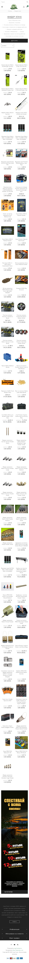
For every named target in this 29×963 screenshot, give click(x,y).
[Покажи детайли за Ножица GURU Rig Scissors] (21, 279)
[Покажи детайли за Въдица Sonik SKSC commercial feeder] (21, 104)
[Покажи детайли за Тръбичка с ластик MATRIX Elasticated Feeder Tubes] (21, 586)
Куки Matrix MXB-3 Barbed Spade (7, 239)
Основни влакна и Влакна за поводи (14, 25)
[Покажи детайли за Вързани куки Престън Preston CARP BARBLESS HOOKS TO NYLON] (7, 178)
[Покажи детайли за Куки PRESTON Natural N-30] (7, 742)
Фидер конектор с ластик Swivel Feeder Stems (7, 442)
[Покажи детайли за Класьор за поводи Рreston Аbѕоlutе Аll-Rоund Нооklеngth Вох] (21, 178)
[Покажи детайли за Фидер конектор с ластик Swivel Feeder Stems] (7, 431)
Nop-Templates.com (18, 950)
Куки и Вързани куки (15, 20)
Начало (10, 11)
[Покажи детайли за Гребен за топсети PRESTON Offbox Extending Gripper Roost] (21, 559)
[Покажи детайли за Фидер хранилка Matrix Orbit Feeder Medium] (7, 509)
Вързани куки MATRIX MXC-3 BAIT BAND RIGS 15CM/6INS (7, 570)
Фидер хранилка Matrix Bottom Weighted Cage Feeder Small (21, 442)
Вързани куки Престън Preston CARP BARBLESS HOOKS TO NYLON (7, 189)
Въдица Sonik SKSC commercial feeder (21, 113)
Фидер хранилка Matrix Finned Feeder (7, 621)
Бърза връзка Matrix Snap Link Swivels (21, 65)
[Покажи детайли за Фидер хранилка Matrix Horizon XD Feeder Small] (21, 483)
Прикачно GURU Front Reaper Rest (7, 391)
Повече (14, 921)
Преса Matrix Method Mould (7, 366)
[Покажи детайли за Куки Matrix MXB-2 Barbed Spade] (21, 205)
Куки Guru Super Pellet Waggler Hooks (7, 726)
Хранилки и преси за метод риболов (14, 34)
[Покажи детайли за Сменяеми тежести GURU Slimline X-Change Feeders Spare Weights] (21, 690)
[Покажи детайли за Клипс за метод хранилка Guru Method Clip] (7, 205)
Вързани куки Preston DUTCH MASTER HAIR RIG (7, 163)
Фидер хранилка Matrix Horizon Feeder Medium (21, 468)
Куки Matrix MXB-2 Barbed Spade (21, 214)
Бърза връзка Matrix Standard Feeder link (7, 89)
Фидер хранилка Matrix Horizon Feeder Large (7, 468)
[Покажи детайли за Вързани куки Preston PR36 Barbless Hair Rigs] (21, 153)
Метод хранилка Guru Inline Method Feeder (21, 263)
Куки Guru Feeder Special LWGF (8, 699)
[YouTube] (14, 944)
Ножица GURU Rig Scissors (21, 289)
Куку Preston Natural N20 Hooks (21, 239)
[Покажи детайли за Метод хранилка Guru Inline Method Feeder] (21, 254)
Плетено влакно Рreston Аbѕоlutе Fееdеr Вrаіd (21, 342)
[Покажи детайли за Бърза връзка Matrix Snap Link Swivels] (21, 56)
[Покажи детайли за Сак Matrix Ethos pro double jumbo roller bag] (7, 406)
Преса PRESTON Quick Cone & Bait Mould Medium (7, 596)
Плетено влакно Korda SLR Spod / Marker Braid (21, 316)
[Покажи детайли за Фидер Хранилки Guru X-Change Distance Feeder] (7, 637)
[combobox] (14, 2)
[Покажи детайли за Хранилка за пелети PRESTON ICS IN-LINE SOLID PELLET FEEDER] (21, 534)
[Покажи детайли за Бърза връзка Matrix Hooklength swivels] (7, 56)
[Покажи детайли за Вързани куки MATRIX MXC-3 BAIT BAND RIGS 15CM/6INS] (7, 559)
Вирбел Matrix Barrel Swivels (8, 113)
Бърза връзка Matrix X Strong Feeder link (21, 89)
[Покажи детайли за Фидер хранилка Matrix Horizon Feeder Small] (7, 483)
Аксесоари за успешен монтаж (14, 36)
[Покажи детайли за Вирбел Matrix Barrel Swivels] (7, 104)
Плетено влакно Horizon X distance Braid (7, 316)
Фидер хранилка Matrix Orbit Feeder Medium (7, 519)
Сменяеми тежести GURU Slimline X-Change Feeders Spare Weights (21, 701)
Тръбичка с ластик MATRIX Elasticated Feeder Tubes (21, 596)
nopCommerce (18, 948)
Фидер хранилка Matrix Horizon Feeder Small (7, 494)
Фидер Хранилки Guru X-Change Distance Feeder (7, 647)
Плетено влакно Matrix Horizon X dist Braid (7, 342)
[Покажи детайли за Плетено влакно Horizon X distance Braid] (7, 306)
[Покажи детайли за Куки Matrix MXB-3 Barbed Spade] (7, 230)
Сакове (22, 31)
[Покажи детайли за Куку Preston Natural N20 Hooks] (21, 230)
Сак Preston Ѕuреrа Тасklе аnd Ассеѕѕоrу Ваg (21, 416)
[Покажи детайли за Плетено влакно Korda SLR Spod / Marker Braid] (21, 306)
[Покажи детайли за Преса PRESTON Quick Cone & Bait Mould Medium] (7, 586)
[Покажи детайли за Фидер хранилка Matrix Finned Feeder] (7, 611)
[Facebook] (11, 944)
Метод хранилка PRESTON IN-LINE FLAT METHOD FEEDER (8, 290)
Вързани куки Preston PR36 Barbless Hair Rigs (21, 163)
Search (27, 2)
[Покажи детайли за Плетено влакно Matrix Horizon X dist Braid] (7, 331)
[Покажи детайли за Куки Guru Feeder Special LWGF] (7, 690)
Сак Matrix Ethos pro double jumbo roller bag (7, 416)
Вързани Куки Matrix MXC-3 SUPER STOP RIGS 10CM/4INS (7, 138)
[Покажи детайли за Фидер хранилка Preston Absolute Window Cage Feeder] (7, 766)
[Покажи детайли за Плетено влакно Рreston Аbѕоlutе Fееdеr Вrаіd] (21, 331)
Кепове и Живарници (11, 31)
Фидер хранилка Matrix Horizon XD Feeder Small (21, 494)
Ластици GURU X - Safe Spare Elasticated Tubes (7, 264)
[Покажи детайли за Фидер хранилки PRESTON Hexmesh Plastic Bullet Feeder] (21, 717)
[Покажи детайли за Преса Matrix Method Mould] (7, 357)
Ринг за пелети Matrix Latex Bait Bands (21, 391)
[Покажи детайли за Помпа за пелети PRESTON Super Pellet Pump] (21, 611)
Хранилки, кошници (14, 22)
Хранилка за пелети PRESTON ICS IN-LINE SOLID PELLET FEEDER (21, 544)
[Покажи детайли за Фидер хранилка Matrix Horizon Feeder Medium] (21, 458)
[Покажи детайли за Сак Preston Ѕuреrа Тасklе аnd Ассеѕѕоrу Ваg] (21, 406)
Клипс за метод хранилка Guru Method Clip (7, 215)
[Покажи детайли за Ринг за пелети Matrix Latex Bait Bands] (21, 382)
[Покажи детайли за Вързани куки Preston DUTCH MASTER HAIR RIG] (7, 153)
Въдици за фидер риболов (14, 29)
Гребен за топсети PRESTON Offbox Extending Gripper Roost (21, 570)
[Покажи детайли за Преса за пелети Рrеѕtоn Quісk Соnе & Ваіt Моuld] (21, 357)
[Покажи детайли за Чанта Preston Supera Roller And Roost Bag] (21, 637)
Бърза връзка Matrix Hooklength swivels (7, 65)
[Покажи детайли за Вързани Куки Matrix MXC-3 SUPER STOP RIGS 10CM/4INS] (7, 127)
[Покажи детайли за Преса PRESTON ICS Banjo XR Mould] (21, 742)
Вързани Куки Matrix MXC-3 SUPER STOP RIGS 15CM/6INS (21, 138)
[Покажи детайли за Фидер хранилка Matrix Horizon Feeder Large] (7, 458)
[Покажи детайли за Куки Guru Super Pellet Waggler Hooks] (7, 717)
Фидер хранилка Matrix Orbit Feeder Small (21, 519)
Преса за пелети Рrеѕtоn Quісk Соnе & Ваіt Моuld (21, 367)
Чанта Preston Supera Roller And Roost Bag (21, 646)
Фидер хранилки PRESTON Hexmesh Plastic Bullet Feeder (21, 727)
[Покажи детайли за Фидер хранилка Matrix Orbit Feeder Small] (21, 509)
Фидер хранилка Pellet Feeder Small (7, 543)
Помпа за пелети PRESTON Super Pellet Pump (21, 622)
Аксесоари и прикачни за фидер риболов (14, 27)
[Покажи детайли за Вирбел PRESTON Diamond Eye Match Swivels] (21, 662)
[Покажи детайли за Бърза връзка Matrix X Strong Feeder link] (21, 80)
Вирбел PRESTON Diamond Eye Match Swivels (21, 672)
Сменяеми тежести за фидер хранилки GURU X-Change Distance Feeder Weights (7, 674)
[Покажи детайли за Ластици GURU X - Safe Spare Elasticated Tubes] (7, 254)
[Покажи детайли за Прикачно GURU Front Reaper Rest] (7, 382)
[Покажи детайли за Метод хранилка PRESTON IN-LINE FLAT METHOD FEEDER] (7, 279)
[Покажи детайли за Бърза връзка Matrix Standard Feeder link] (7, 80)
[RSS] (18, 944)
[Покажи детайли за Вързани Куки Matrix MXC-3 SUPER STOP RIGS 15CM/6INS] (21, 127)
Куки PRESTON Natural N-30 (7, 752)
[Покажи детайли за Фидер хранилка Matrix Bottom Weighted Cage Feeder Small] (21, 431)
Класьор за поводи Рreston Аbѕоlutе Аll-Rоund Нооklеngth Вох (21, 189)
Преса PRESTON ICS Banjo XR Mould (21, 752)
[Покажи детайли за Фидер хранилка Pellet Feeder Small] (7, 534)
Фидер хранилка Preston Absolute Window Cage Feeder (7, 776)
